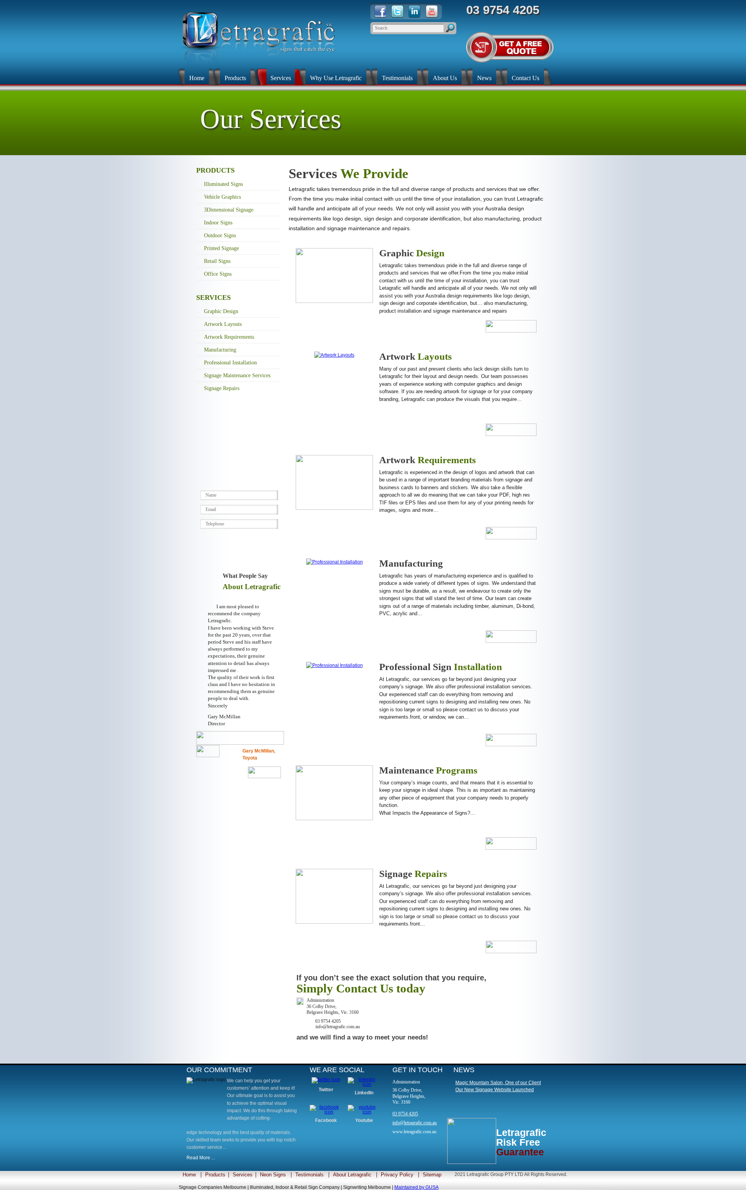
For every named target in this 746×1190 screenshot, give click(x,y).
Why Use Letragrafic (336, 78)
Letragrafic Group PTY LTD (495, 1174)
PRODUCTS (215, 170)
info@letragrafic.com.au (414, 1122)
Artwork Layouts (223, 324)
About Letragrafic (352, 1175)
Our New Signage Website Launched (494, 1089)
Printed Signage (221, 248)
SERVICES (213, 297)
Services (280, 78)
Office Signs (218, 274)
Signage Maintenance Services (237, 375)
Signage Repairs (221, 388)
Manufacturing (220, 350)
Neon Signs (273, 1175)
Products (235, 78)
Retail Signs (217, 261)
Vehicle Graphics (222, 197)
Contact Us (525, 78)
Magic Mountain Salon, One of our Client (498, 1082)
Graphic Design (221, 311)
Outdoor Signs (220, 235)
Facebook (326, 1120)
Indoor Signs (218, 223)
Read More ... (200, 1157)
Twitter (326, 1089)
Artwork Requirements (229, 337)
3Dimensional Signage (228, 210)
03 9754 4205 (405, 1113)
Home (196, 78)
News (484, 78)
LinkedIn (364, 1093)
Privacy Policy (397, 1175)
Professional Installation (230, 363)
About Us (445, 78)
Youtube (364, 1120)
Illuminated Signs (223, 184)
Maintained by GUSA (416, 1187)
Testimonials (397, 78)
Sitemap (432, 1175)
